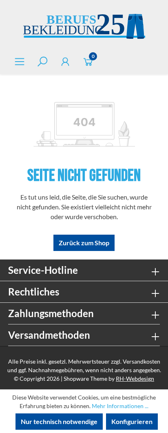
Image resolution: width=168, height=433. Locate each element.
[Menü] (19, 61)
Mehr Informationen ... (120, 405)
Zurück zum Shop (84, 242)
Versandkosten (141, 361)
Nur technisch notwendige (59, 421)
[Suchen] (42, 61)
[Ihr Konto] (65, 61)
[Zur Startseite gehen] (84, 27)
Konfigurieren (132, 421)
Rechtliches (33, 292)
